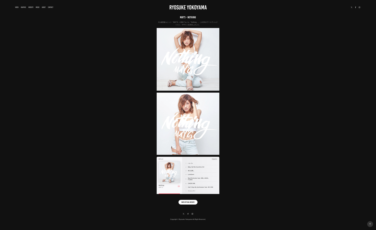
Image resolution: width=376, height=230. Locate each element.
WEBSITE (30, 7)
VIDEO (17, 7)
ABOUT (44, 7)
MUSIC (37, 7)
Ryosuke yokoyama (188, 7)
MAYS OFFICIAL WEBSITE (188, 202)
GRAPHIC (23, 7)
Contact (50, 7)
